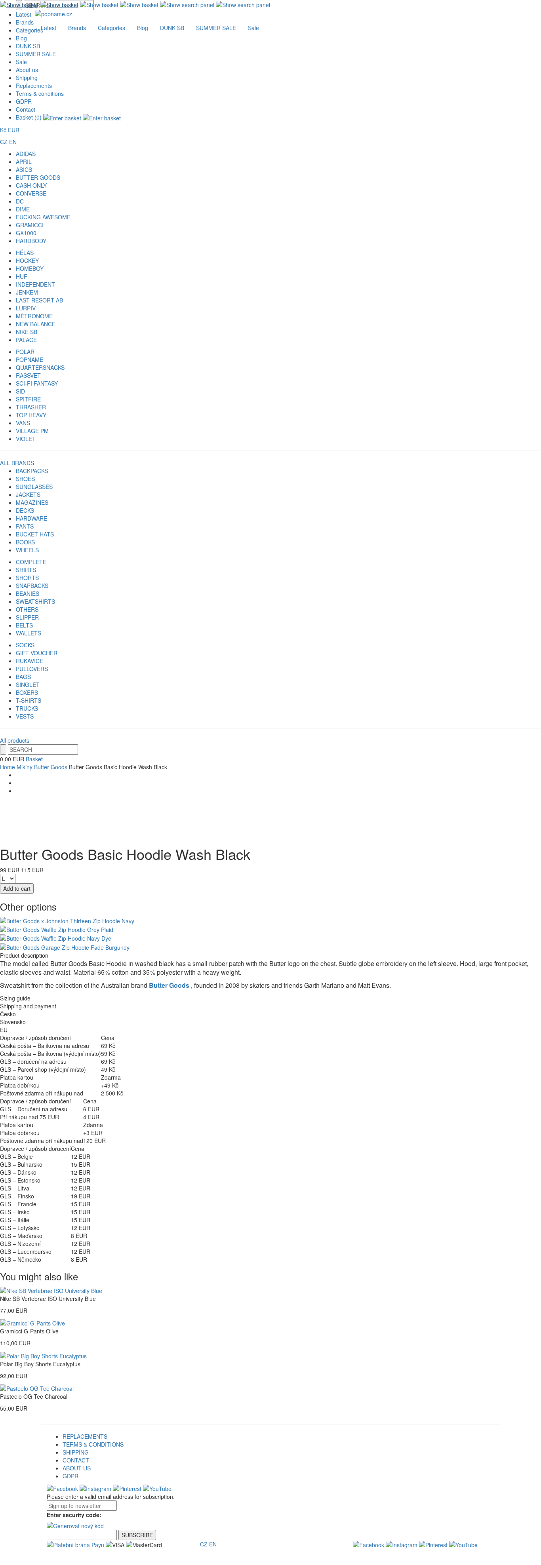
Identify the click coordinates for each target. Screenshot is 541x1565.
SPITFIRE (28, 399)
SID (20, 391)
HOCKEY (27, 260)
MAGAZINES (32, 502)
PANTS (25, 526)
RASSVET (28, 375)
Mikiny (24, 767)
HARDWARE (31, 518)
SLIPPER (27, 617)
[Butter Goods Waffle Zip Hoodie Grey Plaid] (56, 929)
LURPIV (26, 308)
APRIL (24, 161)
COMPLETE (31, 562)
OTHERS (27, 609)
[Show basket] (40, 4)
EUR (13, 130)
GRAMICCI (30, 225)
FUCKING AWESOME (43, 217)
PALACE (26, 340)
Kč (3, 130)
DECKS (25, 510)
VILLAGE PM (32, 431)
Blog (21, 38)
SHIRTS (26, 570)
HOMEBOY (30, 268)
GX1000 (26, 233)
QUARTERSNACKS (40, 367)
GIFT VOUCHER (36, 653)
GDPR (24, 101)
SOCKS (25, 645)
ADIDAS (26, 154)
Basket (34, 759)
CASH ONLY (31, 185)
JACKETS (28, 494)
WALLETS (28, 633)
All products (14, 740)
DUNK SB (28, 46)
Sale (21, 62)
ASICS (24, 169)
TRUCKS (27, 708)
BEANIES (27, 593)
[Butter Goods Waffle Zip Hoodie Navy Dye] (55, 937)
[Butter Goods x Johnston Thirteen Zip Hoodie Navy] (67, 920)
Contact (25, 109)
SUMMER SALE (36, 54)
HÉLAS (25, 253)
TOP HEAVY (31, 415)
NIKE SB (26, 332)
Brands (77, 28)
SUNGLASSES (34, 487)
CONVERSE (31, 193)
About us (27, 70)
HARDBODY (31, 241)
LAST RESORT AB (39, 300)
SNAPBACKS (32, 585)
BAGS (23, 677)
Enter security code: (74, 1515)
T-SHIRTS (28, 700)
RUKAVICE (29, 661)
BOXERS (27, 692)
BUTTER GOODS (38, 177)
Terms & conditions (40, 93)
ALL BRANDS (17, 463)
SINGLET (28, 684)
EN (13, 142)
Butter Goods (50, 767)
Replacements (34, 85)
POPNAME (29, 359)
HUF (21, 276)
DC (20, 201)
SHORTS (27, 578)
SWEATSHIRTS (35, 601)
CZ (4, 142)
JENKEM (27, 292)
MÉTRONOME (34, 316)
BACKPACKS (32, 471)
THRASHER (31, 407)
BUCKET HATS (35, 534)
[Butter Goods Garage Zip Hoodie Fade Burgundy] (65, 946)
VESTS (25, 716)
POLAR (25, 352)
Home (7, 767)
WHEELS (27, 550)
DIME (23, 209)
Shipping (27, 78)
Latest (48, 28)
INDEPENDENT (35, 284)
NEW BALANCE (35, 324)
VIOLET (26, 439)
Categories (111, 28)
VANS (23, 423)
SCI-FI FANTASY (37, 383)
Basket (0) (29, 117)
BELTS (24, 625)
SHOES (25, 479)
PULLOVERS (32, 669)
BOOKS (25, 542)
